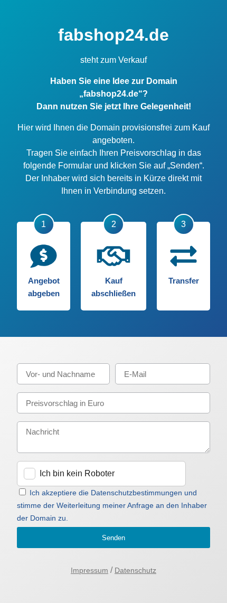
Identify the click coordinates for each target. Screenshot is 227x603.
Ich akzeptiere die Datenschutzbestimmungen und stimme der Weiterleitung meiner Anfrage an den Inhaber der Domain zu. (112, 505)
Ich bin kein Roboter (77, 473)
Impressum (89, 570)
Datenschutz (135, 570)
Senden (113, 538)
